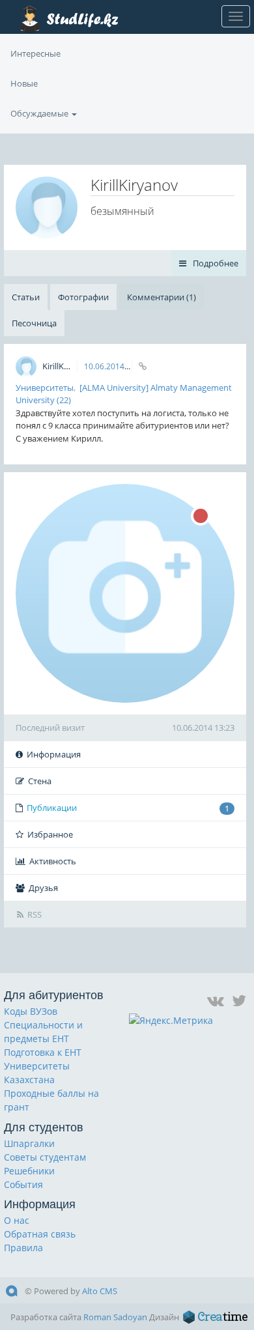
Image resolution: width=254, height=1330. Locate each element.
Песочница (34, 323)
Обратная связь (40, 1234)
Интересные (35, 53)
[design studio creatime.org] (215, 1317)
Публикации (128, 808)
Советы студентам (45, 1157)
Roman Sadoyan (115, 1317)
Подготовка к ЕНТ (42, 1052)
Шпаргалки (29, 1143)
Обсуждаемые (40, 113)
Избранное (50, 834)
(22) (64, 400)
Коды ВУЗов (30, 1011)
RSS (34, 914)
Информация (54, 754)
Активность (52, 861)
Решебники (29, 1171)
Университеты (45, 387)
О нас (16, 1220)
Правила (23, 1247)
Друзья (43, 888)
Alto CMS (99, 1291)
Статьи (26, 297)
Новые (24, 83)
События (23, 1184)
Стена (39, 781)
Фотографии (83, 297)
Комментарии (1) (161, 297)
